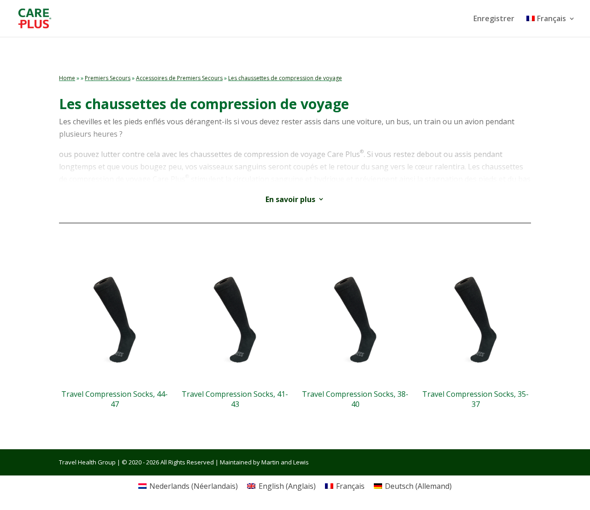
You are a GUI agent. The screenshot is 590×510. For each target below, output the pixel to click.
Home (67, 78)
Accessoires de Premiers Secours (179, 78)
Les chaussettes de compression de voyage (285, 78)
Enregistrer (493, 19)
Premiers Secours (107, 78)
